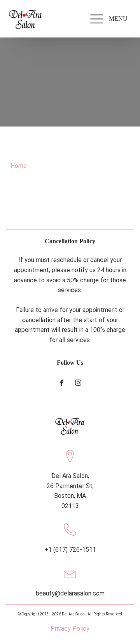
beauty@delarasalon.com (70, 593)
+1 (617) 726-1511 (70, 549)
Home (18, 165)
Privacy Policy (70, 628)
